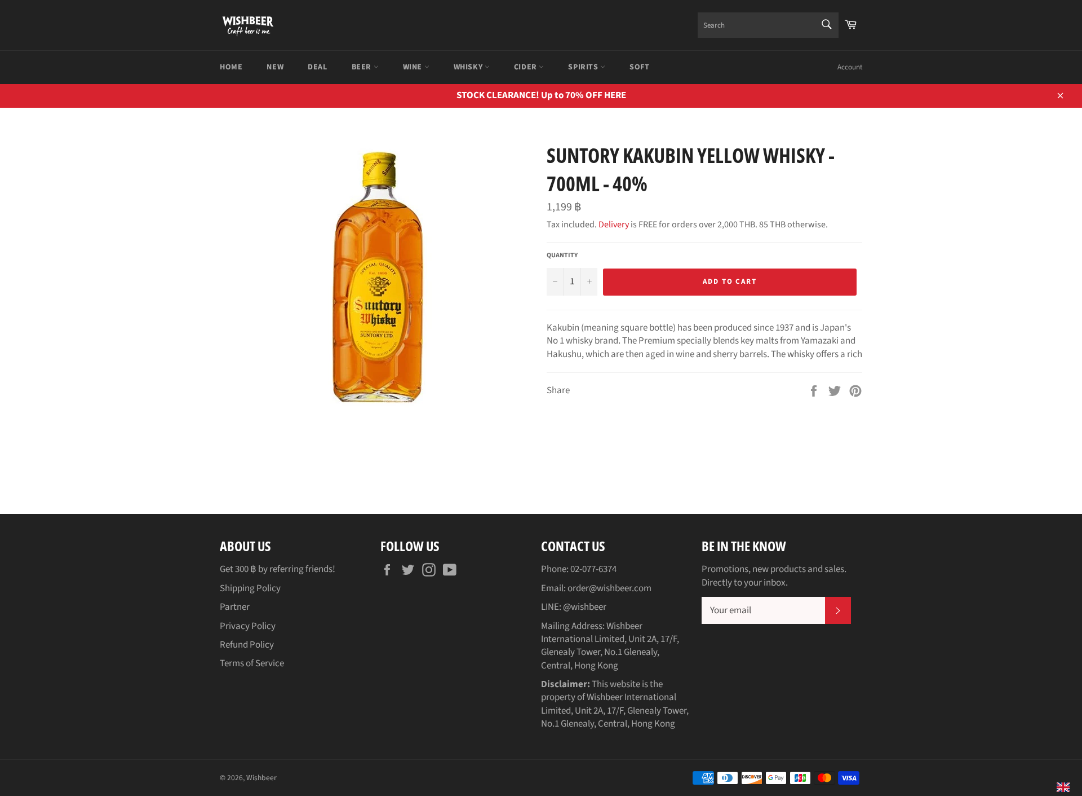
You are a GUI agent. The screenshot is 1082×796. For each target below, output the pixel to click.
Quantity (562, 255)
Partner (235, 607)
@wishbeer (584, 607)
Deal (317, 67)
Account (849, 67)
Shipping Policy (250, 588)
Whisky (469, 67)
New (275, 67)
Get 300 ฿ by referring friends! (277, 569)
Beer (363, 67)
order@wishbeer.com (609, 588)
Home (231, 67)
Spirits (584, 67)
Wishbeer (261, 777)
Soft (639, 67)
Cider (526, 67)
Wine (413, 67)
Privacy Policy (248, 626)
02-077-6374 (593, 569)
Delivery (613, 224)
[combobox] (768, 25)
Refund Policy (247, 645)
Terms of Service (252, 663)
